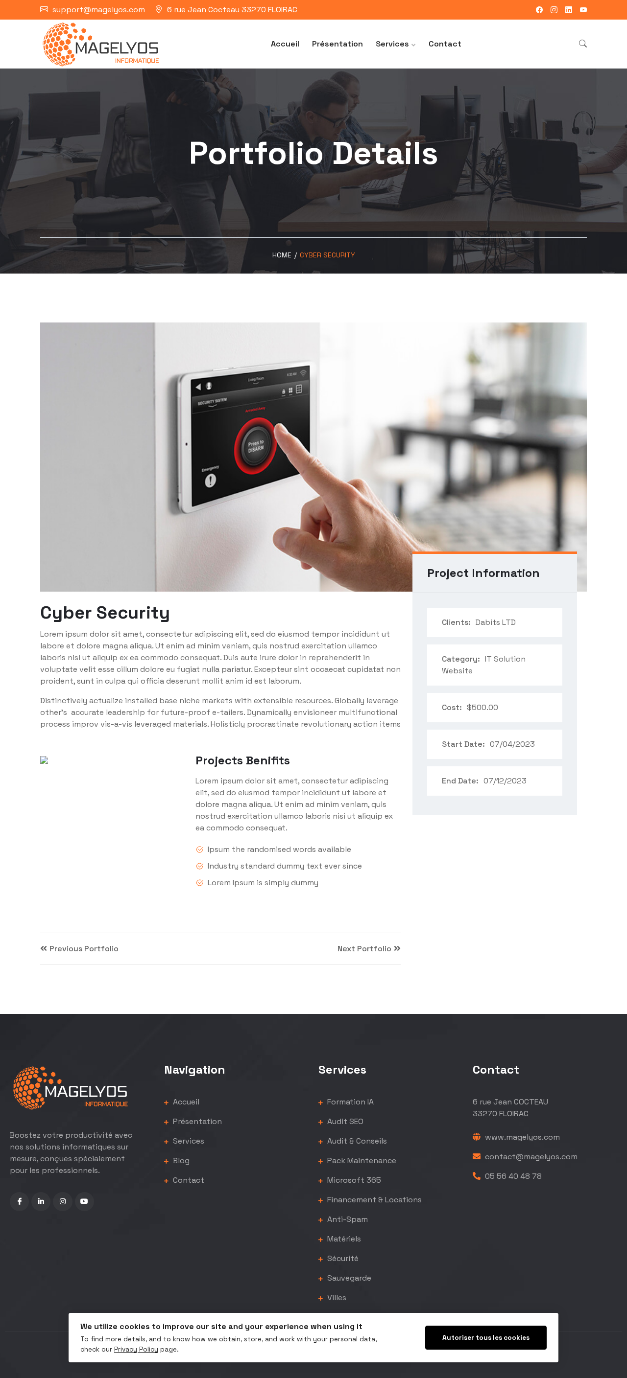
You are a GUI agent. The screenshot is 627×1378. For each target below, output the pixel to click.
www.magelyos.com (521, 1137)
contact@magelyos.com (530, 1156)
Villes (335, 1297)
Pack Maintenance (360, 1160)
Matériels (343, 1239)
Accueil (285, 44)
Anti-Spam (346, 1219)
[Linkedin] (568, 9)
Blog (180, 1160)
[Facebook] (539, 9)
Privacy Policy (136, 1349)
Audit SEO (344, 1121)
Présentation (337, 44)
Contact (445, 44)
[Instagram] (554, 9)
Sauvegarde (348, 1278)
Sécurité (342, 1258)
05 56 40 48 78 (512, 1176)
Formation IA (349, 1102)
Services (392, 44)
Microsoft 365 (353, 1180)
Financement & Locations (373, 1199)
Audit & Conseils (356, 1141)
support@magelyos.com (98, 9)
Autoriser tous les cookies (486, 1337)
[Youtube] (583, 9)
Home (281, 255)
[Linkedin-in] (40, 1201)
